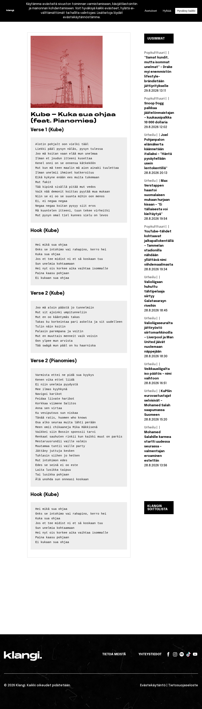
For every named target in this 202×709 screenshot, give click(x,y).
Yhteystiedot (150, 654)
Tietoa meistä (114, 654)
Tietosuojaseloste (183, 685)
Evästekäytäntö (153, 685)
